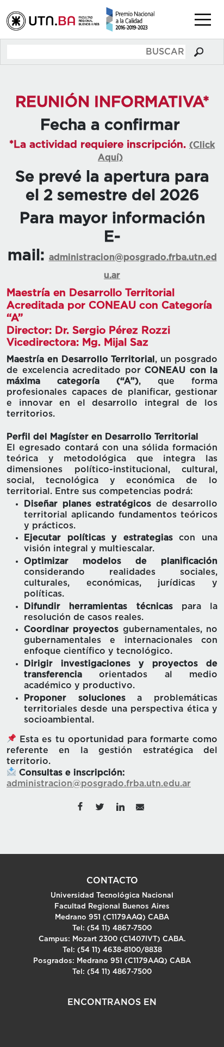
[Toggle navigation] (202, 19)
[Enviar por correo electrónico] (140, 806)
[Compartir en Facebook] (79, 806)
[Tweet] (100, 806)
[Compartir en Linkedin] (120, 806)
